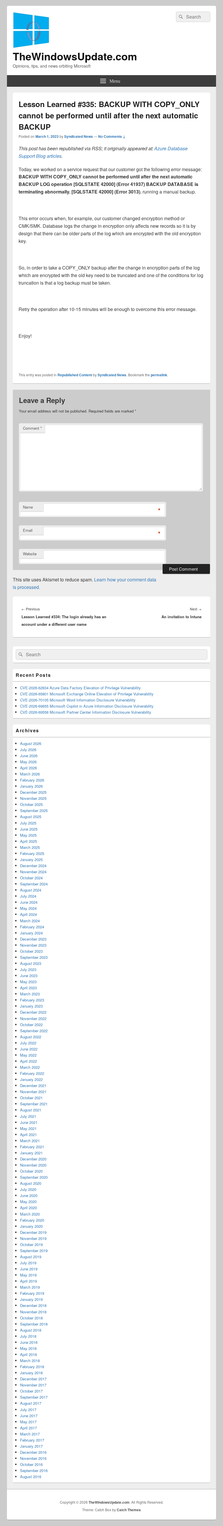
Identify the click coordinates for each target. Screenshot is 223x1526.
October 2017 (31, 1391)
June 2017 (28, 1415)
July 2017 (28, 1409)
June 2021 (28, 1122)
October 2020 (31, 1171)
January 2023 (31, 1006)
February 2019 (32, 1293)
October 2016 (31, 1464)
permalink (159, 374)
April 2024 (28, 914)
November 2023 (33, 945)
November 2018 (33, 1312)
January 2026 (31, 786)
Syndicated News (78, 136)
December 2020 (33, 1159)
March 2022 (30, 1067)
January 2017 (31, 1446)
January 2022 (31, 1079)
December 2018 (33, 1305)
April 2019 (28, 1281)
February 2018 (32, 1366)
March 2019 (30, 1287)
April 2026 (28, 768)
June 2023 (28, 975)
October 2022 (31, 1024)
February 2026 (32, 780)
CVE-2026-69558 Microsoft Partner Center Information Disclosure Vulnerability (85, 712)
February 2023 (32, 1000)
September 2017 (34, 1397)
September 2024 (34, 884)
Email (28, 530)
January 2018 (31, 1372)
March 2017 (30, 1434)
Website (30, 553)
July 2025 (28, 823)
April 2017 (28, 1428)
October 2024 (31, 877)
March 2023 (30, 994)
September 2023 (34, 957)
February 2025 (32, 853)
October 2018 (31, 1318)
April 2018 (28, 1354)
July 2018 (28, 1336)
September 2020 (34, 1177)
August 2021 (30, 1110)
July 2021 (28, 1116)
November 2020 (33, 1165)
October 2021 (31, 1097)
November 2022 (33, 1018)
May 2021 (28, 1128)
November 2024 (33, 871)
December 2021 (33, 1085)
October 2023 (31, 951)
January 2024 (31, 933)
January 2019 (31, 1299)
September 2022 (34, 1030)
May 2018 (28, 1348)
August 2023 (30, 963)
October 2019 (31, 1244)
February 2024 (32, 927)
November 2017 (33, 1385)
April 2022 (28, 1061)
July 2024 (28, 896)
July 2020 (28, 1189)
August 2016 (30, 1476)
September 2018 (34, 1324)
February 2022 (32, 1073)
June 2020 (28, 1195)
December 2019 (33, 1232)
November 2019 (33, 1238)
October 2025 (31, 804)
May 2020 (28, 1201)
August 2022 (30, 1036)
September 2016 (34, 1470)
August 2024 (30, 890)
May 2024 (28, 908)
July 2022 (28, 1043)
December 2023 (33, 939)
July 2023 (28, 969)
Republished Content (74, 374)
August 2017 (30, 1403)
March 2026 (30, 774)
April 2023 (28, 987)
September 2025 (34, 810)
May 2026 (28, 761)
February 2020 (32, 1220)
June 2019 (28, 1269)
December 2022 (33, 1012)
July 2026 (28, 749)
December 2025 (33, 792)
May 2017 (28, 1421)
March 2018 (30, 1360)
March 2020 (30, 1214)
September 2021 (34, 1103)
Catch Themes (129, 1509)
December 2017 (33, 1379)
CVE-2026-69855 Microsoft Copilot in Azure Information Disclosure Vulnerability (87, 706)
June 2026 (28, 755)
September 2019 (34, 1250)
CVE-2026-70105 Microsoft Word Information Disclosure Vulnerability (78, 700)
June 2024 (28, 902)
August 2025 (30, 816)
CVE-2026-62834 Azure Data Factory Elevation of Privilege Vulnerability (80, 687)
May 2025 (28, 835)
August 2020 (30, 1183)
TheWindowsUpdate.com (75, 56)
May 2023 (28, 981)
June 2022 (28, 1049)
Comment (32, 428)
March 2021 (30, 1140)
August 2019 (30, 1256)
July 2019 (28, 1262)
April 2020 (28, 1207)
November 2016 (33, 1458)
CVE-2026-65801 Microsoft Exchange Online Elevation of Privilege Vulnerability (87, 694)
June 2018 (28, 1342)
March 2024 (30, 920)
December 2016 (33, 1452)
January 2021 (31, 1153)
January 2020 (31, 1226)
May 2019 (28, 1275)
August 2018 (30, 1330)
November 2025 (33, 798)
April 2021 (28, 1134)
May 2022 (28, 1055)
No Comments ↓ (111, 136)
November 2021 (33, 1091)
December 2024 (33, 865)
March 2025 (30, 847)
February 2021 (32, 1146)
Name (28, 507)
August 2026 (30, 743)
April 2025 (28, 841)
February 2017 (32, 1440)
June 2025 (28, 829)
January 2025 (31, 859)
